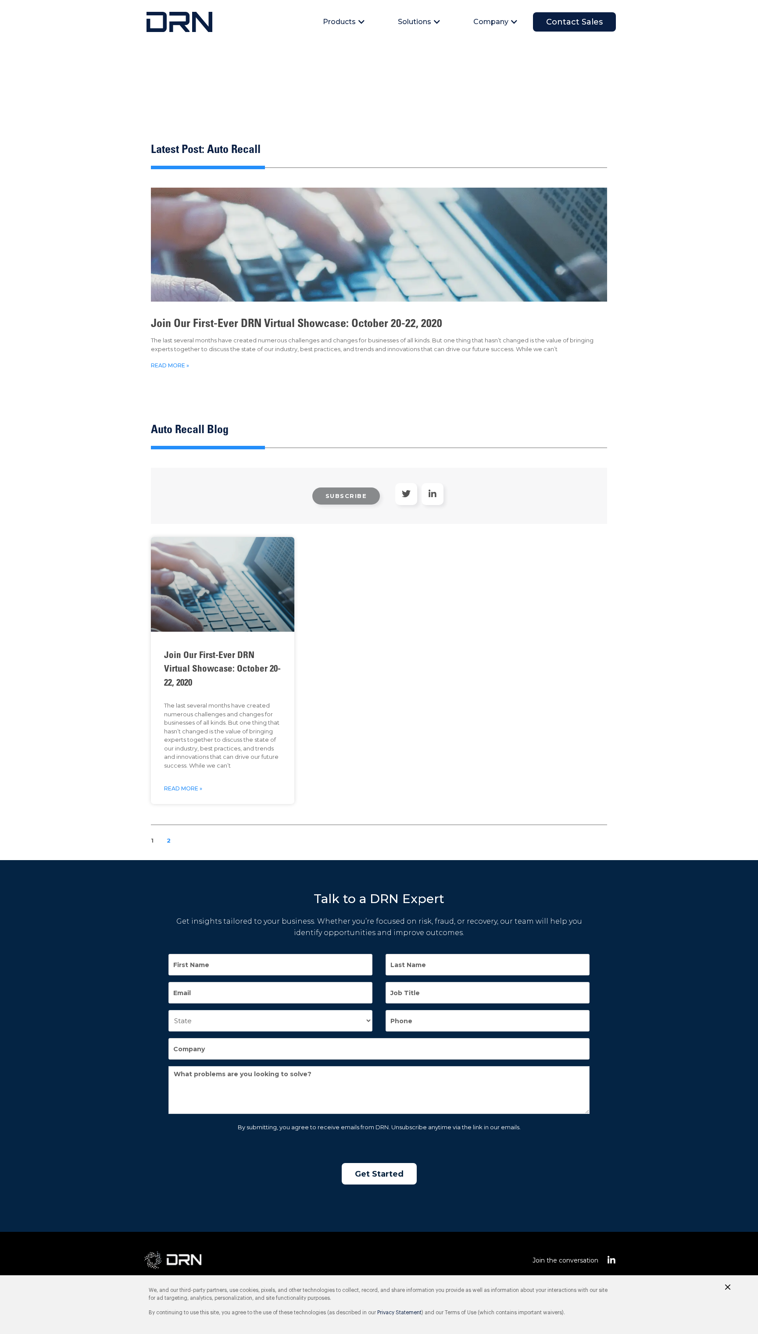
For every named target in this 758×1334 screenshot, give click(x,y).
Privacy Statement (399, 1312)
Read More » (170, 365)
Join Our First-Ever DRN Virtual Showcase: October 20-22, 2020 (296, 324)
